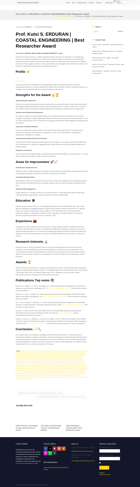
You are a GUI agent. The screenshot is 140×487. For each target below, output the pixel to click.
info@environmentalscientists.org (82, 451)
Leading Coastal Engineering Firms (67, 372)
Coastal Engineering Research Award (42, 361)
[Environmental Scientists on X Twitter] (50, 449)
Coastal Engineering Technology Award (70, 363)
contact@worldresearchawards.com (82, 461)
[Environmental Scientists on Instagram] (46, 453)
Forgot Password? (104, 474)
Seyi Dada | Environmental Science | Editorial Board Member (26, 428)
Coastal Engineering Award (72, 354)
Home (68, 3)
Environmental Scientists (28, 2)
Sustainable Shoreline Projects (74, 377)
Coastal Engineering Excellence (44, 356)
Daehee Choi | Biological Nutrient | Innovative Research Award (107, 52)
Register (91, 3)
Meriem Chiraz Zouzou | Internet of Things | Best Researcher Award (108, 65)
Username (106, 447)
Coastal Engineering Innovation (67, 358)
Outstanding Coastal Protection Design (47, 373)
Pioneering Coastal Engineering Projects (73, 373)
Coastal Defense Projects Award (30, 354)
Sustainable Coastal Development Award (67, 375)
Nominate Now (82, 3)
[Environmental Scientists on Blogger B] (64, 449)
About (74, 3)
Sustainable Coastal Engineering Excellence (29, 377)
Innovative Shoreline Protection (45, 372)
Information (109, 3)
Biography (71, 16)
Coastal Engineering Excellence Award (66, 356)
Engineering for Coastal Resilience (75, 368)
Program (98, 3)
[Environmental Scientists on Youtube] (55, 449)
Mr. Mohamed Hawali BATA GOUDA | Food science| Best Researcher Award (61, 397)
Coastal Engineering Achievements (52, 354)
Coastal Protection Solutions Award (37, 367)
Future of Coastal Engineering (25, 372)
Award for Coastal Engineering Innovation (34, 351)
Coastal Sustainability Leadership (76, 367)
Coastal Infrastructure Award (65, 365)
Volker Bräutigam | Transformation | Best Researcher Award (49, 428)
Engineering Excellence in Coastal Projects (29, 368)
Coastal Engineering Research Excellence (67, 361)
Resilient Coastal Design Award (26, 375)
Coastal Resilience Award (57, 367)
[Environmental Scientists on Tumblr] (55, 453)
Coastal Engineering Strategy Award (46, 363)
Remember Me (106, 463)
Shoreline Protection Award (45, 375)
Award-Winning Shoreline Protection (59, 351)
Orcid (17, 77)
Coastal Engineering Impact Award (45, 358)
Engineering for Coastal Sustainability (28, 370)
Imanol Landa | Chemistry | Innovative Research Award (107, 46)
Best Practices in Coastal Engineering (32, 353)
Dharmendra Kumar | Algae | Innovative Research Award (105, 59)
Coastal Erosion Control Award (46, 365)
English (117, 1)
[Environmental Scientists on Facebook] (46, 449)
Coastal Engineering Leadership (69, 360)
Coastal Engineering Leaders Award (47, 360)
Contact (119, 3)
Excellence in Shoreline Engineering (75, 370)
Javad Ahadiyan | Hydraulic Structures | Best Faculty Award (106, 72)
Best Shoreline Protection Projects (56, 353)
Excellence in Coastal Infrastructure (51, 370)
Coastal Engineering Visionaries (26, 365)
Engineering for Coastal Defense (53, 368)
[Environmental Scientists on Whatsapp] (50, 453)
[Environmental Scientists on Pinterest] (59, 449)
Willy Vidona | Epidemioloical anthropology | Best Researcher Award (41, 393)
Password (106, 455)
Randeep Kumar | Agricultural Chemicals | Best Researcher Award (77, 428)
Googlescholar (20, 81)
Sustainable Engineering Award (54, 377)
